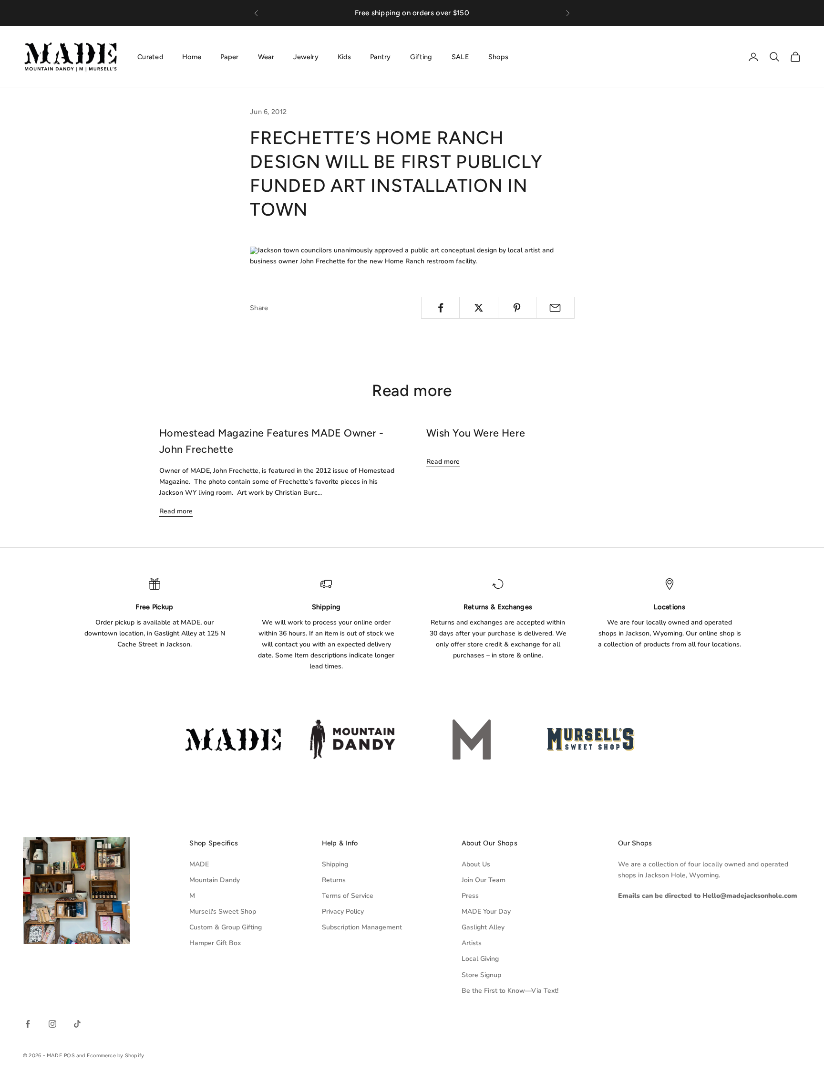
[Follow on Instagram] (52, 1024)
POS (69, 1055)
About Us (476, 864)
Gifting (421, 56)
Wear (266, 56)
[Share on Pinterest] (517, 307)
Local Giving (480, 958)
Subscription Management (362, 927)
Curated (150, 56)
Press (470, 895)
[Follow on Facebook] (27, 1024)
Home (191, 56)
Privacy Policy (343, 911)
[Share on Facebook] (440, 307)
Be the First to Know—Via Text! (510, 990)
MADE (199, 864)
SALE (460, 56)
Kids (344, 56)
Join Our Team (483, 880)
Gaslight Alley (483, 927)
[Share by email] (555, 307)
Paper (229, 56)
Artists (472, 943)
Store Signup (481, 974)
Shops (498, 56)
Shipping (335, 864)
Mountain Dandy (214, 880)
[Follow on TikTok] (77, 1024)
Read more (176, 511)
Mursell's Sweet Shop (222, 911)
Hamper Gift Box (215, 943)
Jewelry (306, 56)
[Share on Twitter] (478, 307)
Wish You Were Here (475, 433)
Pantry (380, 56)
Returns (334, 880)
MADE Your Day (486, 911)
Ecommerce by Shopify (115, 1055)
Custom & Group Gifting (225, 927)
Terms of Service (347, 895)
